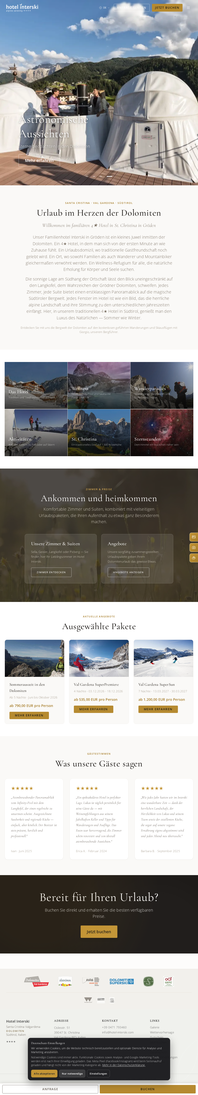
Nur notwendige (72, 1073)
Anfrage (50, 1089)
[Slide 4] (109, 176)
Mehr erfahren (39, 160)
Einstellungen (98, 1073)
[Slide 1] (87, 176)
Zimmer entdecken (51, 572)
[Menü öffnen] (188, 7)
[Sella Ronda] (111, 1000)
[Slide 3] (101, 176)
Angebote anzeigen (128, 572)
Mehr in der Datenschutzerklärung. (123, 1065)
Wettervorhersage (162, 1032)
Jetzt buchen (167, 7)
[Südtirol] (65, 981)
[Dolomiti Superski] (122, 981)
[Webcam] (193, 547)
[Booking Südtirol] (101, 1000)
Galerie (154, 1027)
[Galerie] (193, 537)
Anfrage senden (131, 7)
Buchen (148, 1089)
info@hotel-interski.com (118, 1032)
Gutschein (157, 1037)
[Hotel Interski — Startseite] (22, 7)
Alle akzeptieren (44, 1073)
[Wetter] (193, 557)
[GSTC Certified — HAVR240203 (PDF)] (168, 981)
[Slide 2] (94, 176)
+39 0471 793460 (114, 1027)
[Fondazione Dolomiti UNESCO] (90, 981)
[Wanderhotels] (88, 1000)
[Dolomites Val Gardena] (36, 981)
